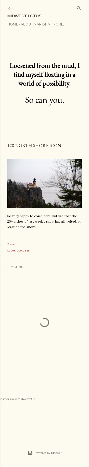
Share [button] (11, 244)
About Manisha (35, 24)
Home (12, 24)
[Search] (79, 7)
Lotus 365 (23, 250)
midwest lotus (24, 16)
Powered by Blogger (48, 452)
